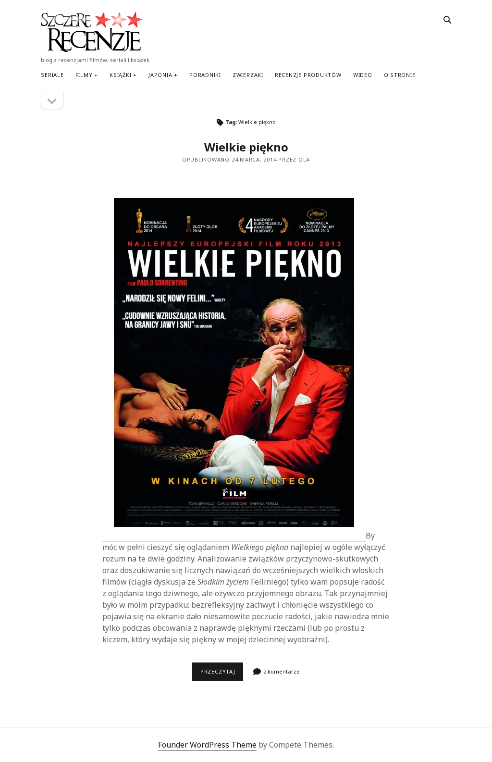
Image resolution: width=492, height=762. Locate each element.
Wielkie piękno (246, 147)
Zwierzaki (248, 74)
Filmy (84, 74)
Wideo (362, 74)
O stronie (400, 74)
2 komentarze (281, 671)
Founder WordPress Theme (207, 744)
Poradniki (205, 74)
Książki (120, 74)
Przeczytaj (221, 674)
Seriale (52, 74)
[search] (447, 20)
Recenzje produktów (308, 74)
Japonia (160, 74)
